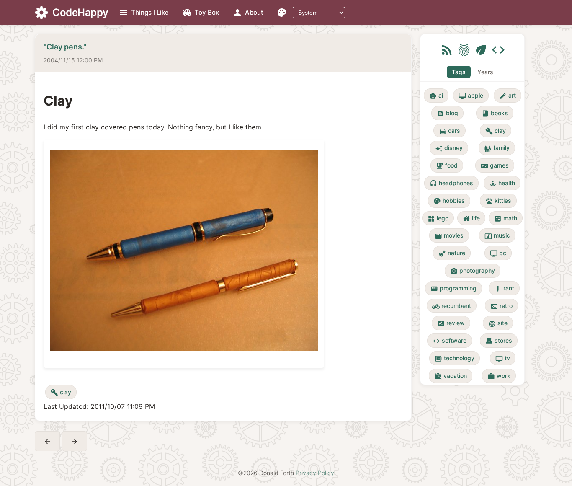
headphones (451, 183)
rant (504, 288)
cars (449, 131)
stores (498, 341)
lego (438, 218)
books (495, 113)
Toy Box (200, 13)
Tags (459, 71)
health (502, 183)
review (451, 323)
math (505, 218)
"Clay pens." (65, 46)
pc (498, 253)
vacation (450, 376)
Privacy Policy (315, 472)
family (497, 148)
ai (436, 96)
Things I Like (144, 13)
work (498, 376)
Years (485, 71)
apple (471, 96)
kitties (498, 201)
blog (447, 113)
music (497, 236)
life (471, 218)
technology (454, 358)
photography (472, 271)
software (449, 341)
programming (453, 288)
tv (502, 358)
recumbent (451, 306)
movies (449, 236)
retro (501, 306)
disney (449, 148)
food (447, 166)
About (247, 13)
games (495, 166)
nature (451, 253)
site (498, 323)
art (507, 96)
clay (61, 392)
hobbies (449, 201)
